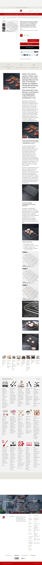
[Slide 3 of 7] (3, 28)
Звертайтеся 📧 (37, 523)
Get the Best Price (30, 47)
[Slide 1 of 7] (3, 21)
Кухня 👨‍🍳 (30, 540)
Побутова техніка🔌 (31, 542)
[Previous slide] (1, 7)
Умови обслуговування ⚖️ (37, 539)
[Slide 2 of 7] (3, 24)
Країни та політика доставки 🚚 (36, 535)
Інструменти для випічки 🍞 (11, 17)
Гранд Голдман (36, 543)
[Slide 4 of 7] (3, 31)
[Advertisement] (21, 3)
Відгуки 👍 (30, 549)
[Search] (2, 11)
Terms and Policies (36, 563)
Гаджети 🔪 (30, 534)
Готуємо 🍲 (30, 527)
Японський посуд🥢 (31, 537)
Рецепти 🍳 (30, 546)
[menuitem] (36, 14)
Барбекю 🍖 (30, 530)
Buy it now (29, 44)
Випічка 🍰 (30, 523)
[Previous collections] (19, 374)
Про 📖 (35, 521)
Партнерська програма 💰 (36, 518)
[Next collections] (22, 374)
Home (4, 17)
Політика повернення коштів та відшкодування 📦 (36, 528)
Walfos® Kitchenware (8, 563)
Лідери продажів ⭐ (30, 519)
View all (38, 379)
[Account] (36, 11)
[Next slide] (41, 7)
